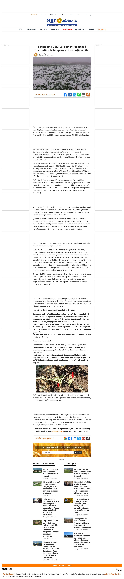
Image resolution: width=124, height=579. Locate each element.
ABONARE (34, 15)
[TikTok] (88, 438)
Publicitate (53, 15)
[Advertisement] (62, 6)
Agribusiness (79, 29)
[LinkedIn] (70, 94)
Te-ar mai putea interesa (44, 463)
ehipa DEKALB (58, 431)
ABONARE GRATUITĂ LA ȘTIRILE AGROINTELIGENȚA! (62, 447)
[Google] (65, 438)
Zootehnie (54, 29)
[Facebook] (65, 94)
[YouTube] (83, 438)
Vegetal (42, 29)
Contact (43, 15)
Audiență (63, 15)
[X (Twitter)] (74, 94)
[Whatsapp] (79, 94)
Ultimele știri (70, 463)
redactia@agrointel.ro (112, 574)
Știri (20, 29)
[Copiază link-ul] (88, 94)
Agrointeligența (8, 574)
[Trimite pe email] (83, 94)
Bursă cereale (67, 29)
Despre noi (7, 569)
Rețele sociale (75, 15)
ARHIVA (91, 29)
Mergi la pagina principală (62, 565)
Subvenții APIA (31, 29)
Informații (88, 15)
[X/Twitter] (79, 438)
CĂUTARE (100, 29)
